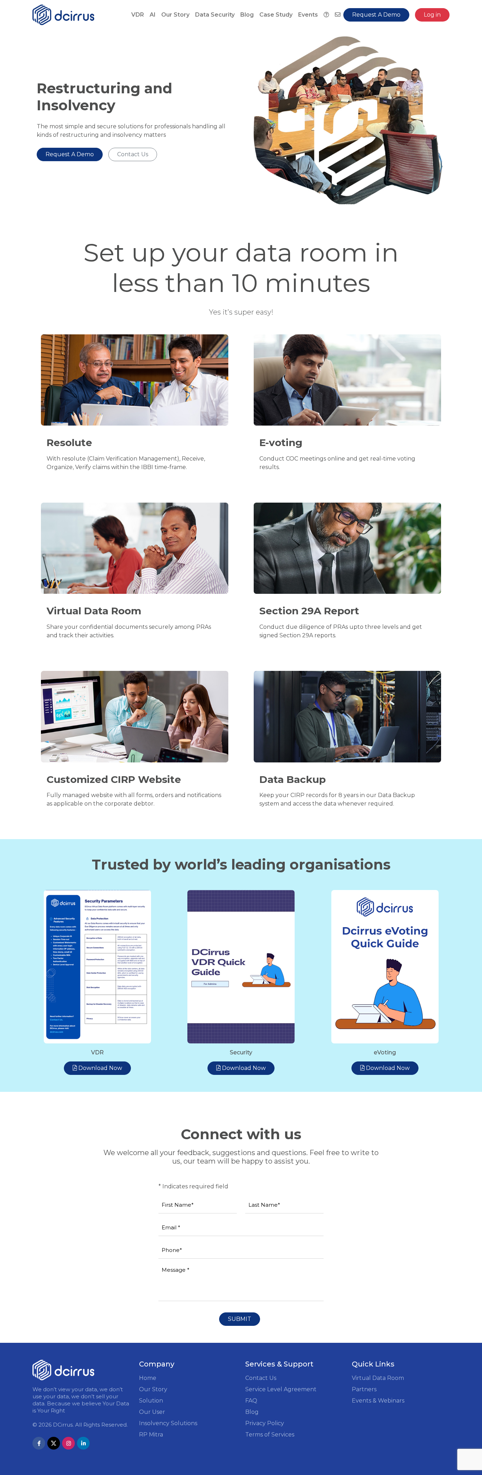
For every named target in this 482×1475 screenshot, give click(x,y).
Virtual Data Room (378, 1378)
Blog (247, 14)
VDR (137, 14)
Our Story (175, 14)
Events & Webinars (378, 1400)
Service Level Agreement (281, 1389)
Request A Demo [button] (376, 14)
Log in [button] (432, 14)
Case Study (276, 14)
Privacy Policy (264, 1423)
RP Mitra (151, 1434)
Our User (152, 1412)
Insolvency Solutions (168, 1423)
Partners (364, 1389)
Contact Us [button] (132, 154)
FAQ (251, 1400)
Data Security (215, 14)
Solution (151, 1400)
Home (147, 1378)
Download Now (99, 1068)
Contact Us (260, 1378)
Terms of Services (269, 1434)
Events (308, 14)
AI (153, 14)
